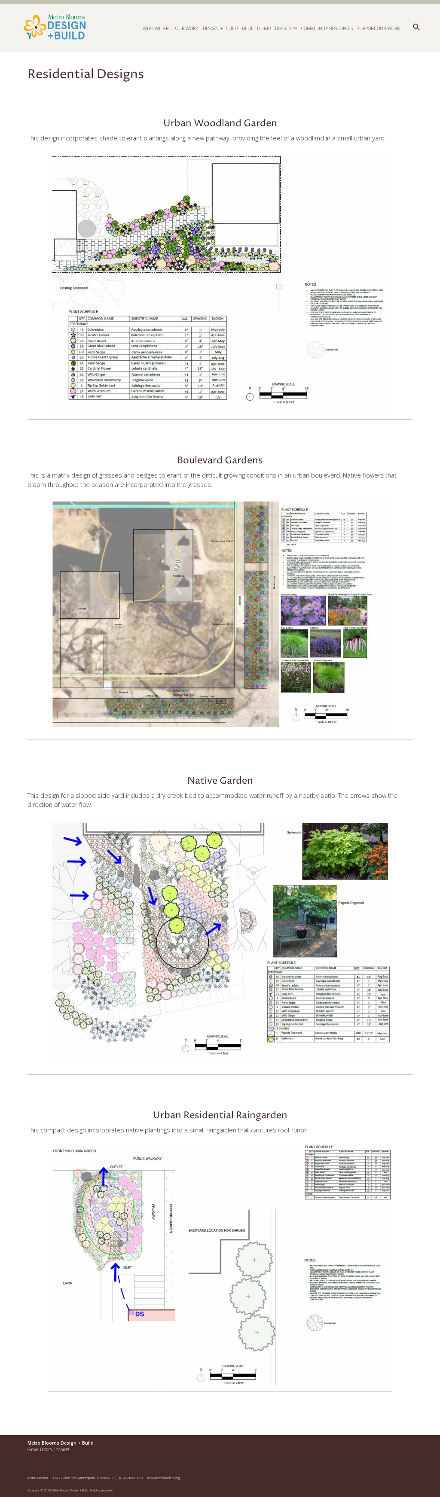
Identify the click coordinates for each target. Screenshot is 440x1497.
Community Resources (327, 27)
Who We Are (157, 27)
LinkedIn (403, 1447)
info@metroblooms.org (163, 1477)
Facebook (366, 1447)
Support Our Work (378, 27)
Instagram (384, 1447)
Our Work (187, 27)
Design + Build (220, 27)
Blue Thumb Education (269, 27)
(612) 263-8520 (130, 1477)
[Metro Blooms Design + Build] (131, 27)
